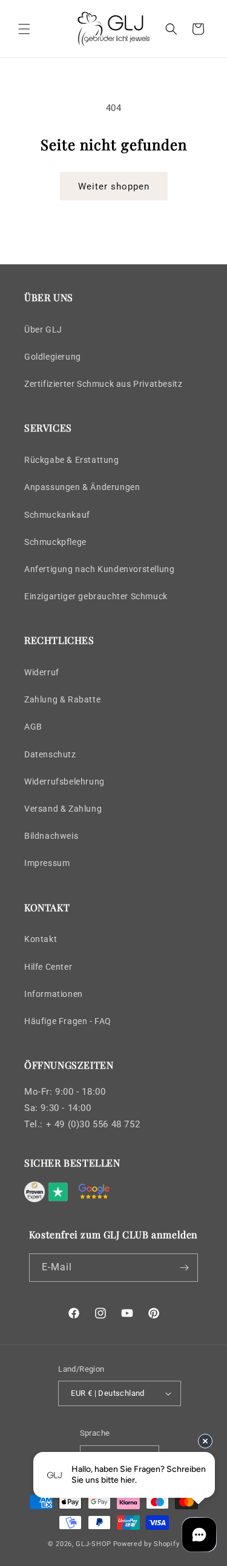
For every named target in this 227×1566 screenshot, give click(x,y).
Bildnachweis (51, 836)
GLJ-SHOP (93, 1544)
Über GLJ (43, 329)
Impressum (47, 863)
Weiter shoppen (114, 186)
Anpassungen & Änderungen (82, 487)
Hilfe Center (48, 967)
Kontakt (40, 939)
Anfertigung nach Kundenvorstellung (99, 569)
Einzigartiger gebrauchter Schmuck (96, 596)
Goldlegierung (52, 356)
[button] (24, 29)
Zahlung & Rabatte (62, 699)
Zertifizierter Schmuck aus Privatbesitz (103, 384)
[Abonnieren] (184, 1267)
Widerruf (41, 672)
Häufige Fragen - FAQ (67, 1021)
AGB (33, 726)
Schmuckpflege (55, 542)
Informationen (53, 994)
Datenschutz (50, 754)
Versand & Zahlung (63, 808)
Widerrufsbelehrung (64, 781)
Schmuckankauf (57, 515)
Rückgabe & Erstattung (71, 460)
